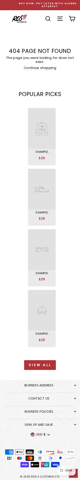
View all (40, 365)
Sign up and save (39, 424)
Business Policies (39, 411)
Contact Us (39, 398)
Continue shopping (40, 68)
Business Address (38, 385)
